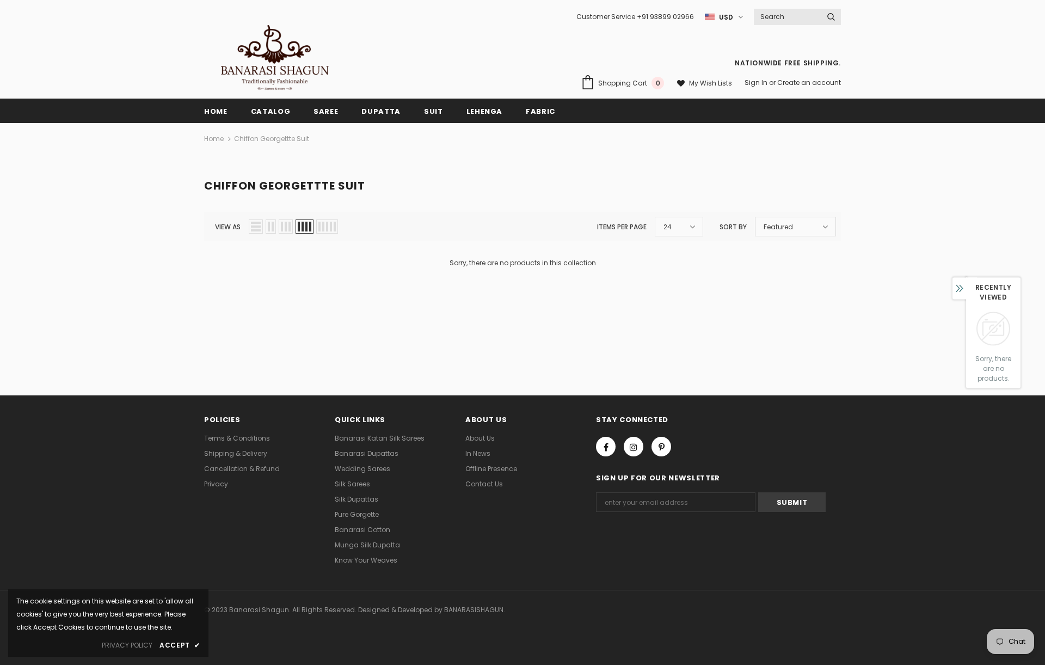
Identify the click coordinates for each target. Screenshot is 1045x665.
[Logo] (274, 57)
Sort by (733, 226)
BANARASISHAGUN (473, 609)
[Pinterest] (661, 446)
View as (228, 226)
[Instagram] (633, 446)
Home (214, 138)
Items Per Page (622, 226)
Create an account (809, 82)
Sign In (757, 82)
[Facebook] (606, 446)
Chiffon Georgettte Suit (271, 138)
